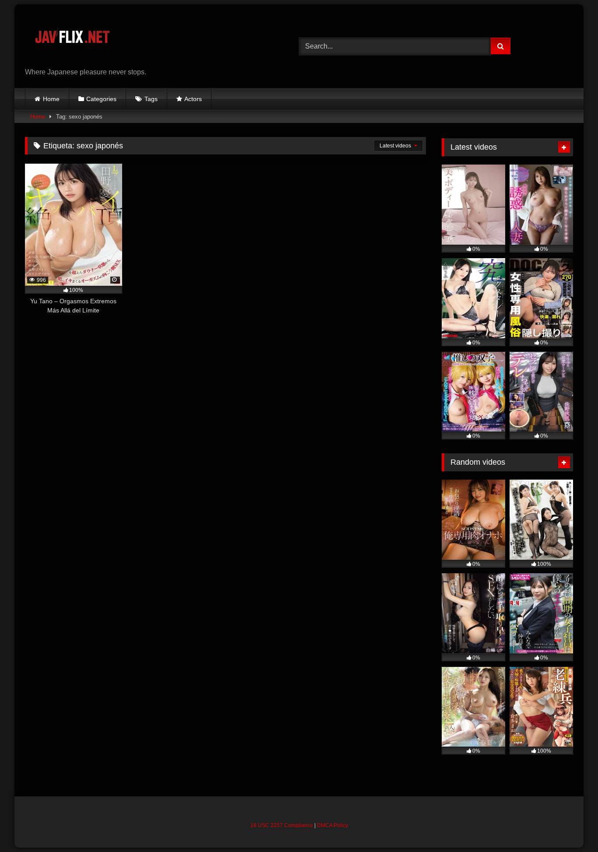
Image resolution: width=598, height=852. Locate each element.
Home (51, 98)
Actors (193, 98)
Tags (151, 98)
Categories (101, 98)
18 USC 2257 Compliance (281, 825)
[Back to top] (570, 825)
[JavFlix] (72, 39)
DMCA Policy (332, 825)
